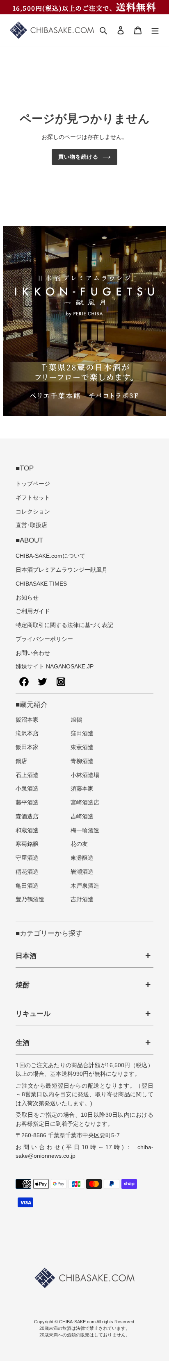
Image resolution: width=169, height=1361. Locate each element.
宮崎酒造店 (85, 803)
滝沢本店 (27, 733)
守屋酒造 (27, 858)
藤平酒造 (27, 803)
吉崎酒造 (82, 816)
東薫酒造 (82, 747)
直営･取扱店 (31, 525)
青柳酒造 (82, 761)
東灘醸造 (82, 858)
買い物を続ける (78, 157)
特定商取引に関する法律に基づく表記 (64, 625)
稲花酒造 (27, 872)
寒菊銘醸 (27, 844)
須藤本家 (82, 789)
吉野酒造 (82, 899)
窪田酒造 (82, 733)
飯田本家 (27, 747)
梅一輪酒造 (85, 830)
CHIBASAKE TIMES (41, 584)
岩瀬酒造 (82, 872)
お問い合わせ (33, 653)
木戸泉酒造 (85, 886)
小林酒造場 (85, 775)
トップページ (33, 484)
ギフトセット (33, 498)
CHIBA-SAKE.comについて (50, 556)
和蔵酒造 (27, 830)
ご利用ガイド (33, 611)
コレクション (33, 512)
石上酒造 (27, 775)
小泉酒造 (27, 789)
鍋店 (21, 761)
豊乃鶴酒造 (30, 899)
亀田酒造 (27, 886)
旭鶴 (76, 720)
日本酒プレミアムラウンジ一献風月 (61, 570)
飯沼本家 (27, 720)
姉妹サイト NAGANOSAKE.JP (55, 666)
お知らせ (27, 598)
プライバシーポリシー (44, 639)
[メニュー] (155, 30)
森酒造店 (27, 816)
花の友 (79, 844)
